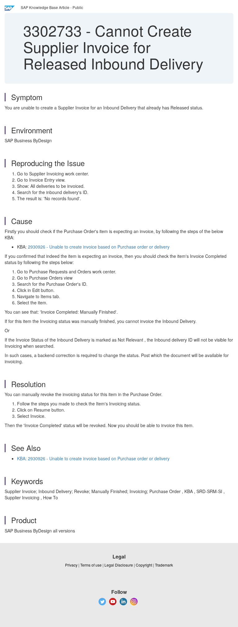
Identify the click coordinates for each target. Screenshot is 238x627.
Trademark (164, 564)
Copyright (144, 564)
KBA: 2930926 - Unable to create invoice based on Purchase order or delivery (93, 458)
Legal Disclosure (118, 564)
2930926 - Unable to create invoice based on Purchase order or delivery (99, 247)
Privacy (71, 564)
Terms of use (91, 564)
